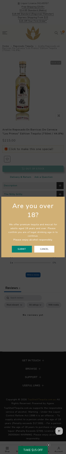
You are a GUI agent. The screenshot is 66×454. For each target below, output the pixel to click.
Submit (22, 249)
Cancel (44, 249)
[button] (33, 450)
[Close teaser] (48, 445)
